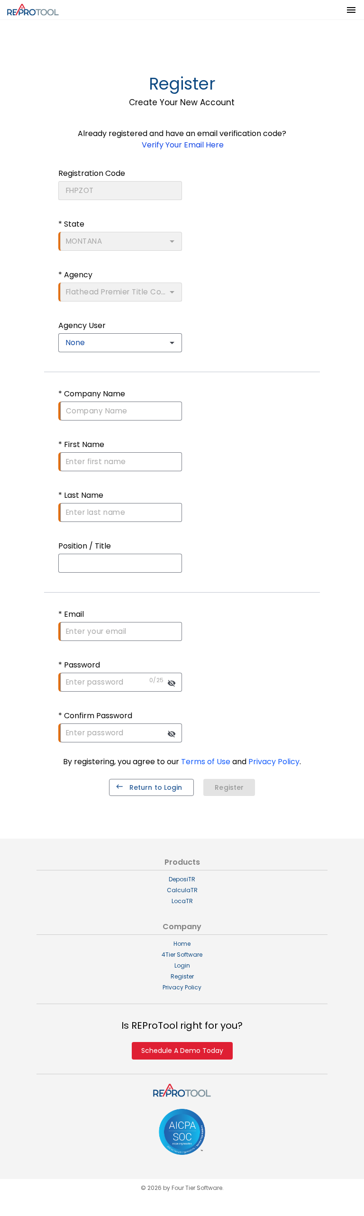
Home (182, 944)
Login (182, 965)
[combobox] (120, 342)
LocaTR (182, 901)
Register (182, 976)
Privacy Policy (182, 987)
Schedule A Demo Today (182, 1050)
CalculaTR (182, 890)
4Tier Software (182, 955)
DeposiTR (182, 879)
